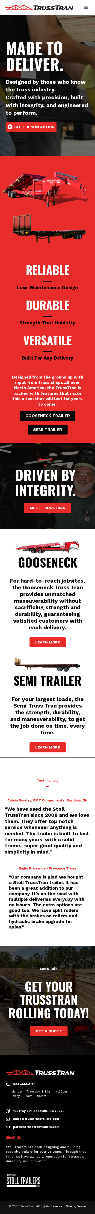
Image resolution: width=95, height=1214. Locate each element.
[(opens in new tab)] (23, 1180)
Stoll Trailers (16, 1147)
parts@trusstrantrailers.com (36, 1127)
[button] (31, 127)
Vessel (82, 1206)
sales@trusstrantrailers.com (36, 1119)
